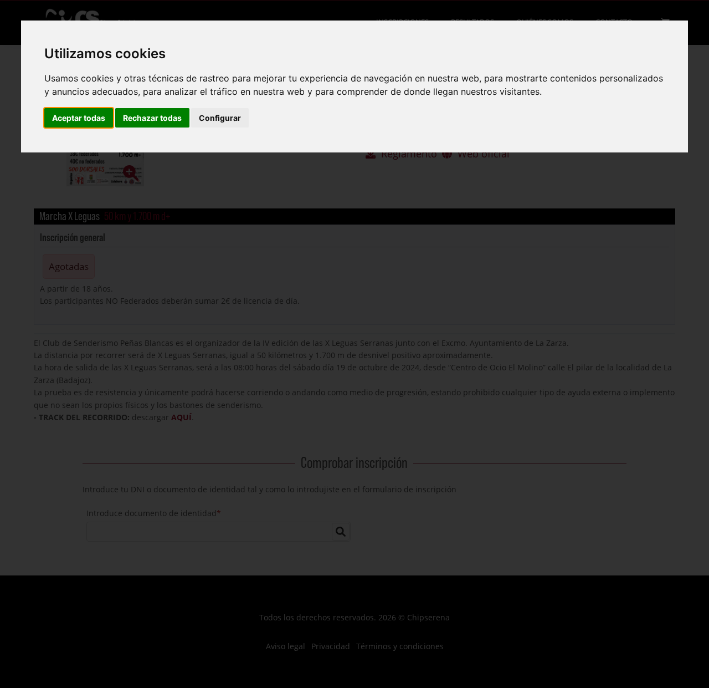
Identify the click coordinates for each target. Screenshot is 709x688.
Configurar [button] (220, 118)
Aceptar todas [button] (78, 118)
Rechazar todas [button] (152, 118)
